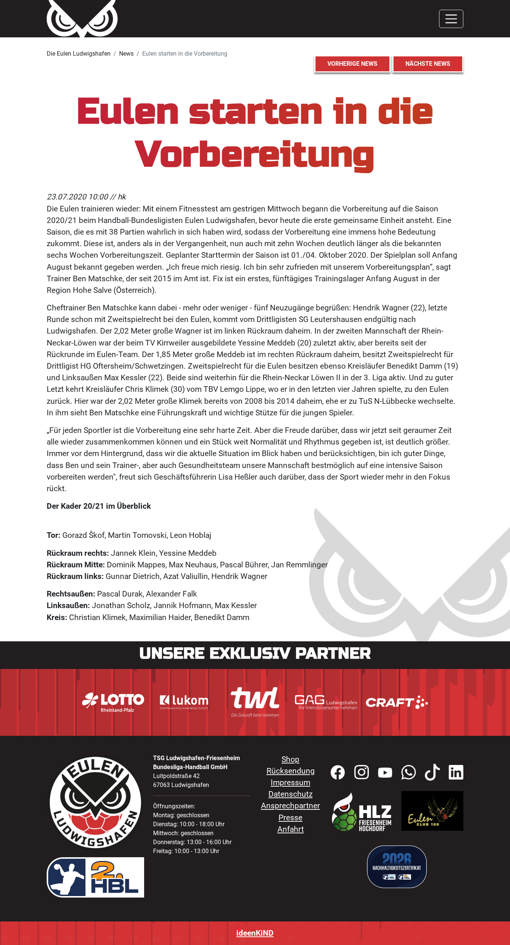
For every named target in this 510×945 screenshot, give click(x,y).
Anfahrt (290, 829)
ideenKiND (255, 933)
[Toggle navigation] (451, 19)
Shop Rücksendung (291, 765)
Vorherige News (352, 63)
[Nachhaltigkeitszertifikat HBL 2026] (397, 866)
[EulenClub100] (432, 810)
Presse (290, 817)
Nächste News (427, 63)
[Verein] (361, 811)
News (126, 53)
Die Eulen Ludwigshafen (79, 53)
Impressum (290, 782)
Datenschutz (290, 794)
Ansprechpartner (290, 805)
